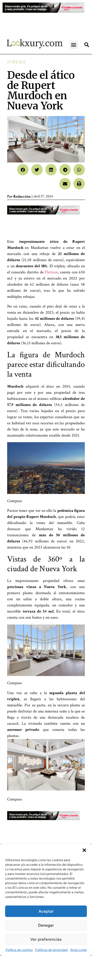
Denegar (46, 925)
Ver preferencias (46, 939)
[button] (84, 850)
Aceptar (46, 911)
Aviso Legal (78, 950)
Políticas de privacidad (51, 950)
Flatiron (51, 272)
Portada (16, 62)
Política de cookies (19, 950)
